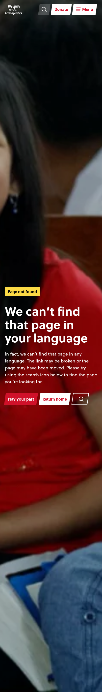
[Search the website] (44, 9)
